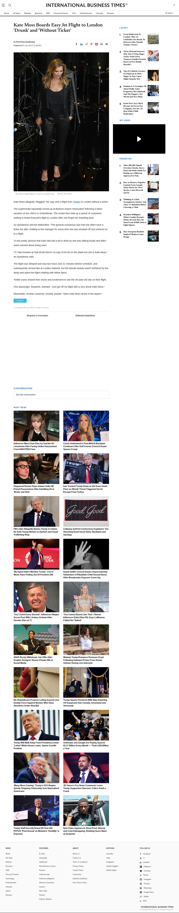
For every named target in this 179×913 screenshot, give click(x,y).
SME (48, 13)
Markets (27, 13)
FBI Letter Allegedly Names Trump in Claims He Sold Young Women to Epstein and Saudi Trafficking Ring (36, 532)
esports (42, 887)
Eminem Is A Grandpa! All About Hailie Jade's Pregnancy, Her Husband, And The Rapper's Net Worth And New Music (134, 91)
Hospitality (43, 858)
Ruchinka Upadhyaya (25, 42)
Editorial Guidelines (85, 315)
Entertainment (86, 13)
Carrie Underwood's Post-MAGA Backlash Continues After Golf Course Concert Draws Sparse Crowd (85, 446)
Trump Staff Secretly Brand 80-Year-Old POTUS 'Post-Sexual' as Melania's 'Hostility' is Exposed (36, 831)
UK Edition (169, 13)
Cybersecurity (44, 874)
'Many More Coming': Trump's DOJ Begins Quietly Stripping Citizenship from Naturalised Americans (36, 788)
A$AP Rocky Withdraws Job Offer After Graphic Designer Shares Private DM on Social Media (33, 660)
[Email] (101, 44)
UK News (16, 13)
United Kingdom (112, 866)
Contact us (77, 858)
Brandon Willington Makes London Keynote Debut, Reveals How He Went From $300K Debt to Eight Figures (134, 219)
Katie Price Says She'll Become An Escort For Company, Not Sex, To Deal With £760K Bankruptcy (133, 108)
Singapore (110, 862)
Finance (42, 870)
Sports (8, 891)
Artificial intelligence (46, 879)
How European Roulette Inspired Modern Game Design (133, 234)
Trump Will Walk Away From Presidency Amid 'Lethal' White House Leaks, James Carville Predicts (36, 746)
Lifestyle (99, 13)
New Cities (43, 891)
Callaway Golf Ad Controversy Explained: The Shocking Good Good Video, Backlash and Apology (86, 532)
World (6, 13)
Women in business (46, 883)
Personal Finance (61, 13)
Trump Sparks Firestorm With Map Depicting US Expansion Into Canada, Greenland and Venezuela (85, 703)
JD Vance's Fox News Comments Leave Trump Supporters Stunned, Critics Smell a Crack (84, 788)
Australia (109, 854)
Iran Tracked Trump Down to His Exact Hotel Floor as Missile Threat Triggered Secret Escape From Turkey (85, 489)
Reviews (110, 13)
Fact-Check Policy (80, 883)
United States (111, 870)
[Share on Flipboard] (91, 44)
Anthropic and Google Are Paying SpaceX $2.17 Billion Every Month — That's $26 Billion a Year (86, 746)
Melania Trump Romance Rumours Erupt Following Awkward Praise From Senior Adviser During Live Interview (83, 660)
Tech (74, 13)
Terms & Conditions (80, 862)
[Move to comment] (106, 44)
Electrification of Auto (47, 866)
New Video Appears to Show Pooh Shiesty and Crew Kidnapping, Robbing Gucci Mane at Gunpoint (85, 831)
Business (38, 13)
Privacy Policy (78, 866)
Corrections (77, 874)
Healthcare (43, 862)
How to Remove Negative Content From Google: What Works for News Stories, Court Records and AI (134, 187)
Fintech (42, 895)
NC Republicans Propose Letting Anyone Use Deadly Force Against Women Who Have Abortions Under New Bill (36, 703)
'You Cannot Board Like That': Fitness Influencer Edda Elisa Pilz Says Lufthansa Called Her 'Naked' (84, 617)
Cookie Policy (78, 870)
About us (76, 854)
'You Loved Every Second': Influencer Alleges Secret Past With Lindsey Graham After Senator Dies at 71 (36, 617)
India (108, 858)
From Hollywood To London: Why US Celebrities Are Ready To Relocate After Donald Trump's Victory (134, 39)
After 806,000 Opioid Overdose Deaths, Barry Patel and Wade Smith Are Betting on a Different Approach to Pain (134, 170)
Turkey (76, 202)
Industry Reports (45, 899)
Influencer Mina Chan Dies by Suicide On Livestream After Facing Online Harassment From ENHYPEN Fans (35, 446)
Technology (10, 879)
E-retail (42, 854)
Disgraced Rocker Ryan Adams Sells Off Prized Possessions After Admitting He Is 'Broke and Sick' (34, 489)
